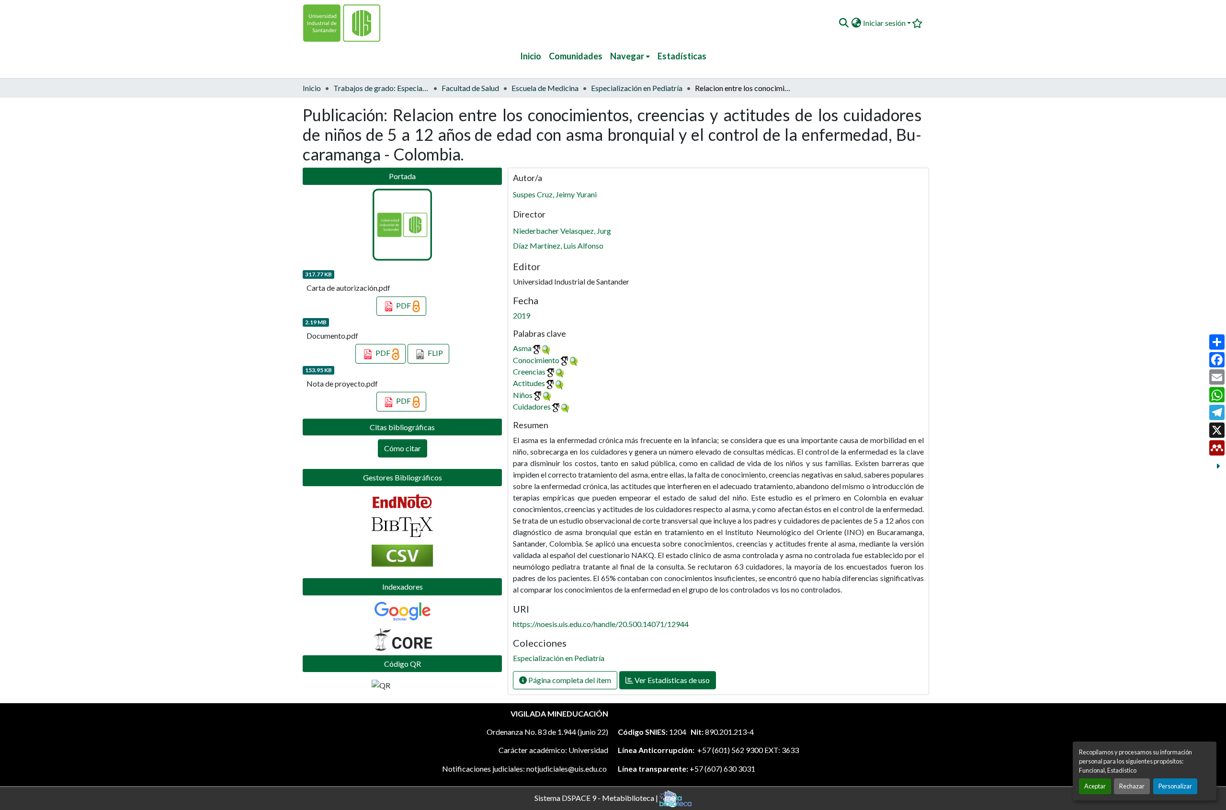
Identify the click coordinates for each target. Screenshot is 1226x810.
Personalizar (1175, 786)
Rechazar (1132, 786)
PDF (403, 305)
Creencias (529, 371)
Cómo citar (402, 448)
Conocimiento (536, 360)
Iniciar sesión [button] (885, 22)
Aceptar (1095, 786)
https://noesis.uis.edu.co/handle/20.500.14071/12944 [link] (601, 623)
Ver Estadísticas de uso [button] (671, 680)
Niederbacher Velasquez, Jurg (562, 230)
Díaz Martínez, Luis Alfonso (558, 245)
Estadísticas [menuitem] (682, 56)
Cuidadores (532, 406)
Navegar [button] (627, 56)
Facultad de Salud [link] (470, 87)
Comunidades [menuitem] (575, 56)
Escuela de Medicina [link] (545, 87)
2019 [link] (521, 315)
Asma (522, 348)
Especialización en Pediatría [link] (636, 87)
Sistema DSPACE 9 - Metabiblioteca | (596, 797)
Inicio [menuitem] (530, 56)
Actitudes (529, 383)
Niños (523, 394)
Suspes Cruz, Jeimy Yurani (555, 194)
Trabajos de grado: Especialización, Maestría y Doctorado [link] (381, 87)
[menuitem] (630, 56)
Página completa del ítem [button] (569, 680)
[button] (844, 23)
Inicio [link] (312, 87)
